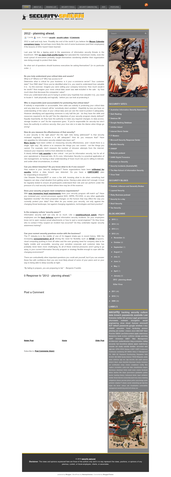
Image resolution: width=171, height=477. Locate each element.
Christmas (119, 339)
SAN (146, 354)
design (137, 336)
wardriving (121, 388)
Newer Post (29, 340)
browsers (144, 362)
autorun (145, 360)
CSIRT (137, 349)
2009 (113, 301)
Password (122, 354)
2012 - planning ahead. (39, 33)
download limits (121, 370)
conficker (131, 336)
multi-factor (143, 344)
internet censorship (124, 378)
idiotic (135, 375)
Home (26, 7)
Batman (127, 349)
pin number (120, 331)
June (116, 261)
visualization (134, 386)
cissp (122, 365)
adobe (146, 357)
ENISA (129, 352)
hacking (125, 312)
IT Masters (114, 135)
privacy (129, 318)
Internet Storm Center (119, 131)
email (129, 370)
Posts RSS (114, 7)
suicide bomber (130, 346)
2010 (113, 296)
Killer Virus (118, 284)
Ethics (135, 352)
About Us (37, 7)
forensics (112, 318)
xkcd (133, 331)
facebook (145, 370)
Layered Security (117, 190)
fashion (116, 372)
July (115, 256)
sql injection (143, 383)
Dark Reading (116, 114)
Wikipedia (140, 357)
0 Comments (75, 38)
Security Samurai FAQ (88, 7)
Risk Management (140, 339)
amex (110, 360)
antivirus (116, 360)
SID (116, 357)
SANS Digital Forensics (120, 157)
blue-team (132, 362)
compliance (135, 365)
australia (138, 315)
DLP (110, 325)
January (117, 275)
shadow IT (118, 383)
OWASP (113, 148)
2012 (113, 233)
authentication (124, 341)
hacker (111, 375)
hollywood (128, 375)
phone (129, 380)
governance (131, 372)
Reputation (140, 354)
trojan (111, 386)
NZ (117, 354)
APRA (118, 349)
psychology (140, 380)
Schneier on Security (119, 161)
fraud (128, 328)
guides (145, 372)
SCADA (111, 357)
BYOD (92, 239)
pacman (124, 380)
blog (132, 341)
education (120, 328)
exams (139, 370)
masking (145, 378)
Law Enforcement (127, 333)
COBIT (132, 349)
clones (128, 365)
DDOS (118, 333)
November (118, 237)
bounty (138, 362)
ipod (132, 378)
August (117, 252)
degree (145, 367)
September (118, 247)
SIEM (119, 357)
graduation (138, 372)
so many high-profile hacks (51, 55)
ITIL (110, 354)
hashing (116, 375)
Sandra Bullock (126, 357)
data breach (115, 315)
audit (140, 360)
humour (135, 323)
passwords (127, 315)
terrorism (140, 346)
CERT (111, 339)
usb (128, 386)
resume (112, 346)
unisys (124, 386)
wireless (139, 325)
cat (110, 365)
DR (126, 352)
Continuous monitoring (116, 352)
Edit (103, 7)
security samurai (89, 459)
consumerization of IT (44, 239)
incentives (123, 344)
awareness (143, 333)
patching (144, 336)
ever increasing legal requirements (45, 193)
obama (118, 380)
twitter (119, 318)
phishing (112, 331)
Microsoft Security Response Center (125, 140)
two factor (117, 386)
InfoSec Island (116, 127)
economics (138, 341)
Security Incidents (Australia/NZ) (123, 166)
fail (124, 318)
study (121, 346)
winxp (133, 388)
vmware (128, 331)
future (124, 372)
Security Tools (67, 7)
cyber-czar (125, 367)
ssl (116, 346)
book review (122, 336)
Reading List (51, 7)
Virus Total (114, 174)
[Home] (53, 19)
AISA (138, 331)
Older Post (99, 340)
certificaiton (116, 365)
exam (134, 370)
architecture (113, 341)
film (120, 372)
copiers (111, 367)
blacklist (126, 362)
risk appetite (45, 153)
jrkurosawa (113, 320)
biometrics (113, 336)
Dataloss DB (115, 118)
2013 (113, 229)
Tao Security (115, 207)
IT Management (142, 352)
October (117, 242)
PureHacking (131, 354)
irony (136, 378)
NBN (114, 354)
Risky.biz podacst (117, 153)
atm (136, 360)
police (133, 380)
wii (130, 388)
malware (124, 320)
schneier (112, 383)
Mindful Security (117, 144)
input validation (142, 375)
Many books (30, 143)
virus (122, 323)
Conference (144, 349)
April (116, 271)
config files (144, 365)
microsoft (144, 323)
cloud (128, 323)
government (143, 318)
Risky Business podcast (120, 195)
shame (124, 383)
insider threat (113, 378)
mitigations (112, 380)
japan (136, 344)
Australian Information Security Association (128, 109)
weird (127, 388)
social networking (133, 383)
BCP (141, 331)
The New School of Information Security (127, 170)
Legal (135, 318)
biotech (111, 362)
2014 (113, 224)
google (132, 325)
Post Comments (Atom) (44, 351)
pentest (145, 328)
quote (146, 380)
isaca (140, 378)
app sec (122, 360)
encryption (135, 320)
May (115, 266)
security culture (63, 38)
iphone (130, 344)
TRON (134, 357)
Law (145, 315)
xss (137, 388)
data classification (136, 367)
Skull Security (116, 203)
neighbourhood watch (86, 215)
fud (117, 344)
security (52, 38)
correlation (118, 367)
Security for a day (117, 199)
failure (111, 372)
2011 (113, 291)
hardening (136, 328)
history (122, 375)
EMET (127, 339)
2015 (113, 219)
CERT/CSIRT (93, 172)
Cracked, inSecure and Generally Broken (127, 186)
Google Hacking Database (121, 122)
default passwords (121, 325)
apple (137, 333)
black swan (118, 362)
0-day (145, 326)
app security (130, 360)
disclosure (112, 370)
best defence (47, 217)
